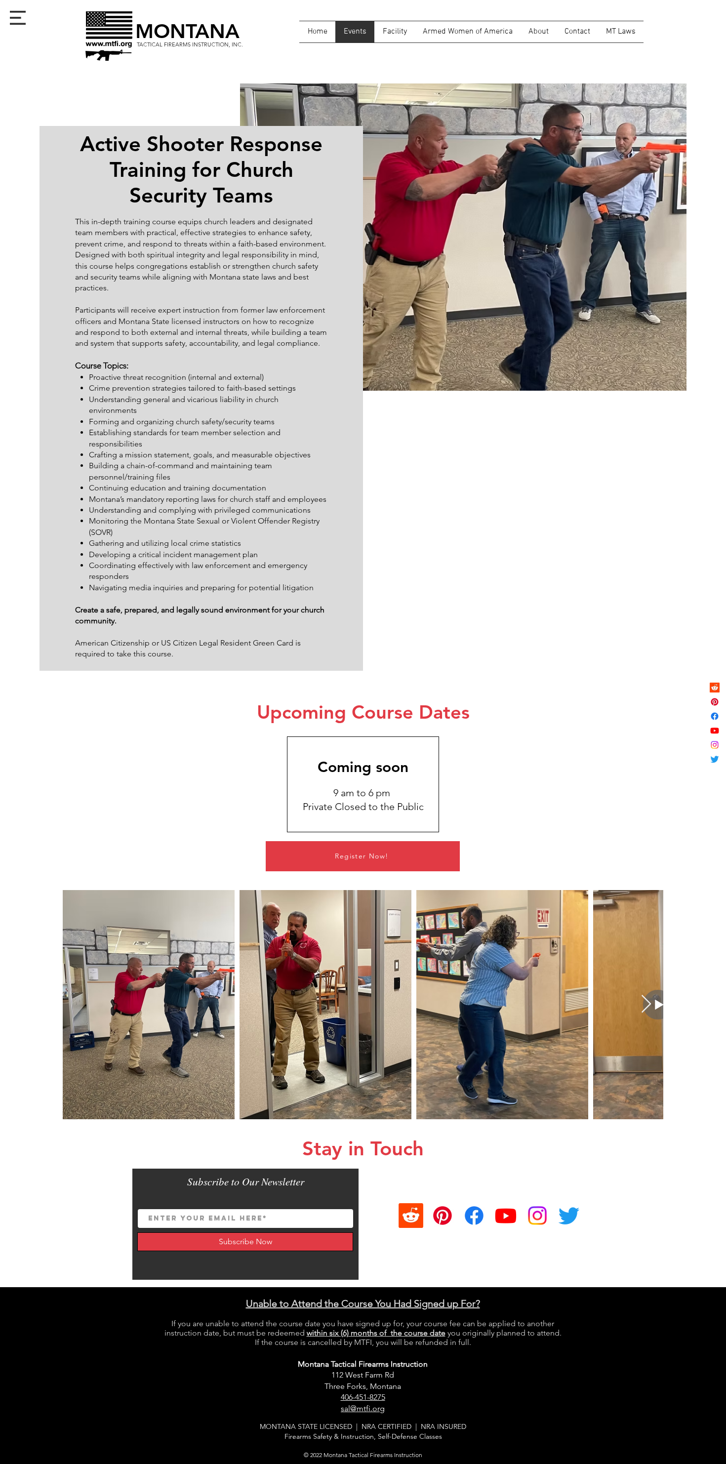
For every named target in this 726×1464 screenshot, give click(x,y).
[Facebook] (715, 716)
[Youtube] (715, 730)
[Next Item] (646, 1004)
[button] (18, 18)
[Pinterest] (715, 702)
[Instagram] (715, 745)
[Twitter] (715, 759)
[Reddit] (715, 687)
